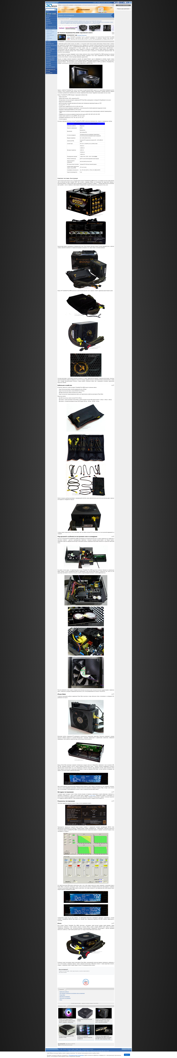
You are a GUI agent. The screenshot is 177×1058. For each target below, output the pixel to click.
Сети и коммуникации (50, 59)
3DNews (59, 5)
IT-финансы (48, 15)
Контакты (108, 2)
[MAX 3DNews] (118, 2)
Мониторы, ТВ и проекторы (51, 45)
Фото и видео (48, 65)
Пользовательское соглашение (87, 1049)
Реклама (98, 2)
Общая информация (50, 35)
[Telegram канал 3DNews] (124, 2)
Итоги (61, 999)
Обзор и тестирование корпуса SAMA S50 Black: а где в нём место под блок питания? (102, 1021)
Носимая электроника (50, 49)
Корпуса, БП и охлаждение (51, 28)
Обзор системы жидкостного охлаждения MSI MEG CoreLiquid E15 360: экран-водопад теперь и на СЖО (103, 1038)
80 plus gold (64, 1045)
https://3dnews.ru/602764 (70, 1043)
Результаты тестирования (65, 998)
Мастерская (48, 41)
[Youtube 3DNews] (116, 2)
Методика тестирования (65, 996)
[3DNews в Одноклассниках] (122, 2)
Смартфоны (48, 61)
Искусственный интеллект (51, 26)
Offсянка (47, 17)
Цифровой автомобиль (50, 67)
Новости (47, 11)
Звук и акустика (49, 23)
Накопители (48, 47)
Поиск (80, 1049)
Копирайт (77, 1049)
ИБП (47, 40)
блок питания (69, 1045)
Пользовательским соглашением (76, 1055)
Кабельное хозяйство (64, 991)
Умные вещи (48, 63)
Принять (127, 1054)
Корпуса (48, 36)
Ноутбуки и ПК (49, 50)
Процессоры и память (50, 58)
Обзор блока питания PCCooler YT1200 (84, 1020)
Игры (47, 24)
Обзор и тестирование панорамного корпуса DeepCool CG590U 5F (84, 1037)
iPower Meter (62, 995)
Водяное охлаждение (50, 31)
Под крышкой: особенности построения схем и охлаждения (72, 993)
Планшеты (48, 54)
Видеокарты (48, 21)
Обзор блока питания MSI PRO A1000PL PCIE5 (66, 1037)
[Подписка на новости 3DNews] (126, 2)
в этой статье (92, 795)
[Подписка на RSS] (127, 2)
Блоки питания (49, 38)
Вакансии (49, 73)
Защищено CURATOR (126, 1049)
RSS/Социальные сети (50, 69)
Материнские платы (50, 43)
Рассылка (103, 2)
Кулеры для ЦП (49, 30)
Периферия (48, 52)
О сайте (94, 2)
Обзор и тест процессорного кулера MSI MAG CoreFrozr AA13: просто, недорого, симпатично (67, 1021)
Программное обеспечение (51, 56)
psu (61, 1045)
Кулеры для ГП (49, 33)
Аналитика (48, 19)
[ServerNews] (51, 14)
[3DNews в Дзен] (120, 2)
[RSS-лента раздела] (113, 5)
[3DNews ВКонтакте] (114, 2)
